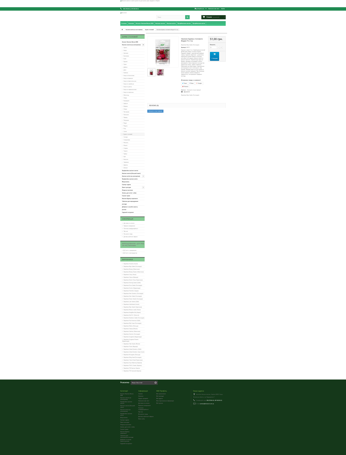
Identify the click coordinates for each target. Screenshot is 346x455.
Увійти (223, 8)
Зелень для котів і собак (129, 193)
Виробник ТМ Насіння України (131, 368)
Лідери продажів (143, 398)
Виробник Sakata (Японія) (130, 328)
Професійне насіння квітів (129, 179)
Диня (124, 70)
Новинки (140, 396)
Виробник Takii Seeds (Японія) (131, 344)
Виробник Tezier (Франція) (130, 346)
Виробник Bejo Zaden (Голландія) (132, 266)
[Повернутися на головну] (122, 30)
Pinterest (185, 86)
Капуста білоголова (128, 75)
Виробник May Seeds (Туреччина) (132, 307)
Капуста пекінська (128, 92)
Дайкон (125, 67)
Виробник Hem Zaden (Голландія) (132, 296)
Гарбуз (125, 153)
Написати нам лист (213, 8)
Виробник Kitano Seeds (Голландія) (133, 299)
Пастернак (126, 112)
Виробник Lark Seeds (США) (131, 301)
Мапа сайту (141, 419)
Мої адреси (159, 398)
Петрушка (126, 120)
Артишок (125, 53)
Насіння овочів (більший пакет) (131, 173)
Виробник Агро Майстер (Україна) (132, 362)
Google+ (199, 83)
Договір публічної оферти (130, 236)
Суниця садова (126, 184)
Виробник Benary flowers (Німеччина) (133, 272)
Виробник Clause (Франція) (130, 277)
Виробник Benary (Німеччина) (131, 269)
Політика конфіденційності (130, 228)
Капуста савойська (128, 84)
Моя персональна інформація (165, 401)
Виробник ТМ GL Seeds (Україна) (132, 365)
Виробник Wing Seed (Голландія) (132, 357)
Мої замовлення (161, 393)
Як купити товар (127, 234)
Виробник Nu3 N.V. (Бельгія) (131, 315)
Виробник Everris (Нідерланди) (131, 288)
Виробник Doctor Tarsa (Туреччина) (133, 280)
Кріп (124, 156)
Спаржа (125, 148)
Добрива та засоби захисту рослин (130, 208)
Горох (125, 64)
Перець (125, 117)
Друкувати (187, 91)
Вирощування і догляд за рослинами (133, 244)
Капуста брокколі (128, 78)
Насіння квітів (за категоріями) (131, 176)
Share (192, 83)
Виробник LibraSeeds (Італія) (131, 304)
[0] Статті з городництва (129, 250)
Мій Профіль (161, 391)
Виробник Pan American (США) (131, 320)
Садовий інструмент (128, 212)
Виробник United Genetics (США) (132, 349)
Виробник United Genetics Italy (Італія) (133, 352)
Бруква (125, 61)
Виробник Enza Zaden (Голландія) (132, 285)
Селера (125, 137)
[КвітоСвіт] (137, 15)
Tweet (185, 83)
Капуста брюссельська (129, 81)
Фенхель (125, 142)
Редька (125, 126)
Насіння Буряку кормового (130, 198)
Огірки (125, 109)
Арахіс (125, 47)
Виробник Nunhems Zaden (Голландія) (133, 318)
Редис (125, 123)
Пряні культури (126, 187)
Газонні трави (126, 195)
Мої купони (159, 403)
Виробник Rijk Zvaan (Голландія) (132, 323)
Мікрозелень (125, 181)
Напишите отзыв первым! (194, 90)
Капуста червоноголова (129, 89)
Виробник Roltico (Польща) (130, 326)
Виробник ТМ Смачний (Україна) (132, 371)
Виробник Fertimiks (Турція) (130, 290)
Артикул (183, 47)
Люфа (125, 98)
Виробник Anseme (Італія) (130, 263)
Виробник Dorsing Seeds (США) (132, 282)
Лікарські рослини (127, 190)
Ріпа (124, 128)
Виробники (127, 259)
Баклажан (126, 56)
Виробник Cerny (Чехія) (129, 274)
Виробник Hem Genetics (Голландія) (133, 293)
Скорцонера (126, 140)
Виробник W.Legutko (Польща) (131, 354)
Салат (125, 131)
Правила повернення (129, 226)
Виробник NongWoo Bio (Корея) (132, 312)
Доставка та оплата (128, 223)
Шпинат (125, 167)
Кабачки (125, 72)
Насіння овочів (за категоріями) (131, 44)
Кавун (125, 50)
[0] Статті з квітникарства (130, 253)
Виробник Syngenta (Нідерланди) (132, 336)
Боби (124, 58)
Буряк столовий (127, 134)
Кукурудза (126, 100)
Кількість (212, 44)
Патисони (126, 114)
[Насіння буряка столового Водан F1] (151, 72)
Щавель (125, 165)
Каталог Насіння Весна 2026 (130, 42)
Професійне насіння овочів (130, 170)
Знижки (140, 393)
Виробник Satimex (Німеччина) (131, 331)
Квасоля (125, 159)
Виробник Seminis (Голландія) (131, 334)
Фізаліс (125, 145)
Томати (125, 151)
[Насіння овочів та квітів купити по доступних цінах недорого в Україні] (173, 3)
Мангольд (126, 95)
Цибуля (125, 103)
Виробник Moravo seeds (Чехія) (132, 309)
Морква (125, 106)
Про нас (125, 231)
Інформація (127, 219)
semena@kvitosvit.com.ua (207, 403)
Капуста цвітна (127, 86)
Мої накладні (160, 396)
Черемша (126, 162)
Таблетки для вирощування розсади (130, 203)
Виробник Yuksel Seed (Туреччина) (132, 360)
